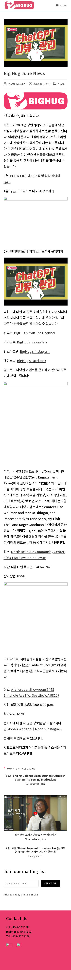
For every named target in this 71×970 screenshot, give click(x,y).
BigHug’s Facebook (31, 360)
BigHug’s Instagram (35, 351)
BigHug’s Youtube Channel (34, 332)
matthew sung (16, 83)
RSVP (21, 576)
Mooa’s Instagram (48, 728)
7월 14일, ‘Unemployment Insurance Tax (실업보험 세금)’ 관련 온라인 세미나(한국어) (35, 850)
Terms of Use (30, 894)
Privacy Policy (12, 894)
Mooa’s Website (19, 728)
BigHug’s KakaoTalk (32, 342)
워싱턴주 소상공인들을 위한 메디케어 (35, 834)
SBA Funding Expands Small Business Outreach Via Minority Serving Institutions (35, 777)
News (61, 83)
